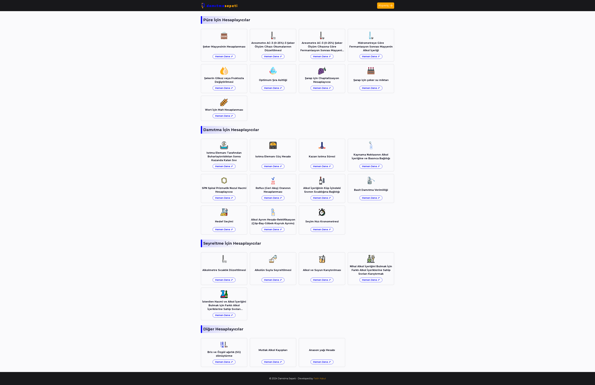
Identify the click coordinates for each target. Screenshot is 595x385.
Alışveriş (383, 5)
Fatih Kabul (320, 378)
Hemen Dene (222, 56)
